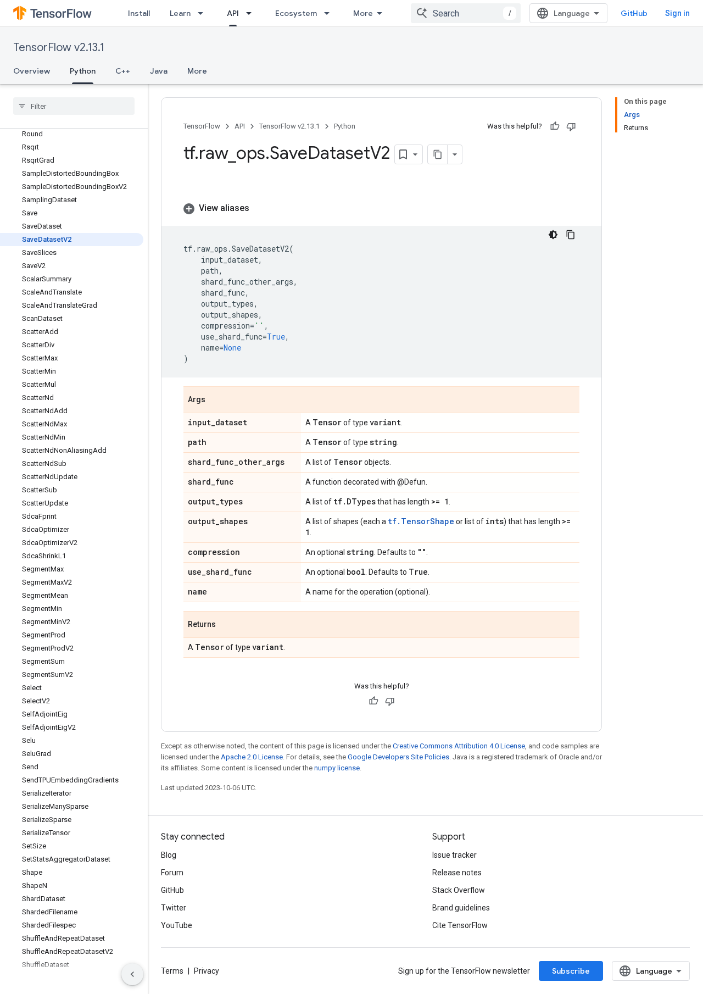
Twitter (173, 907)
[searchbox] (74, 106)
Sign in (677, 13)
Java (159, 71)
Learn (180, 13)
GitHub (634, 13)
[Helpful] (554, 126)
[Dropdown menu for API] (252, 13)
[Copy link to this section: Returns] (227, 625)
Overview (31, 71)
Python (83, 71)
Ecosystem (296, 13)
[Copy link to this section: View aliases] (260, 208)
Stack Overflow (458, 890)
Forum (172, 872)
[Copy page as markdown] (438, 154)
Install (139, 13)
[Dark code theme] (553, 234)
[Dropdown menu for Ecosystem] (330, 13)
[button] (381, 208)
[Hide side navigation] (132, 974)
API (233, 13)
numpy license (337, 768)
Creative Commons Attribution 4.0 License (459, 746)
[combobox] (466, 13)
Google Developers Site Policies (398, 757)
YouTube (176, 925)
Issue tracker (454, 855)
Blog (168, 855)
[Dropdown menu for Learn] (204, 13)
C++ (122, 71)
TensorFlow (201, 126)
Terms (172, 971)
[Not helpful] (571, 126)
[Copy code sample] (570, 234)
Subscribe (571, 971)
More (363, 13)
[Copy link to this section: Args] (216, 400)
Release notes (457, 872)
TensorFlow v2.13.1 (58, 47)
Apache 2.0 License (252, 757)
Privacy (206, 971)
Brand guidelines (461, 907)
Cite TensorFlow (460, 925)
